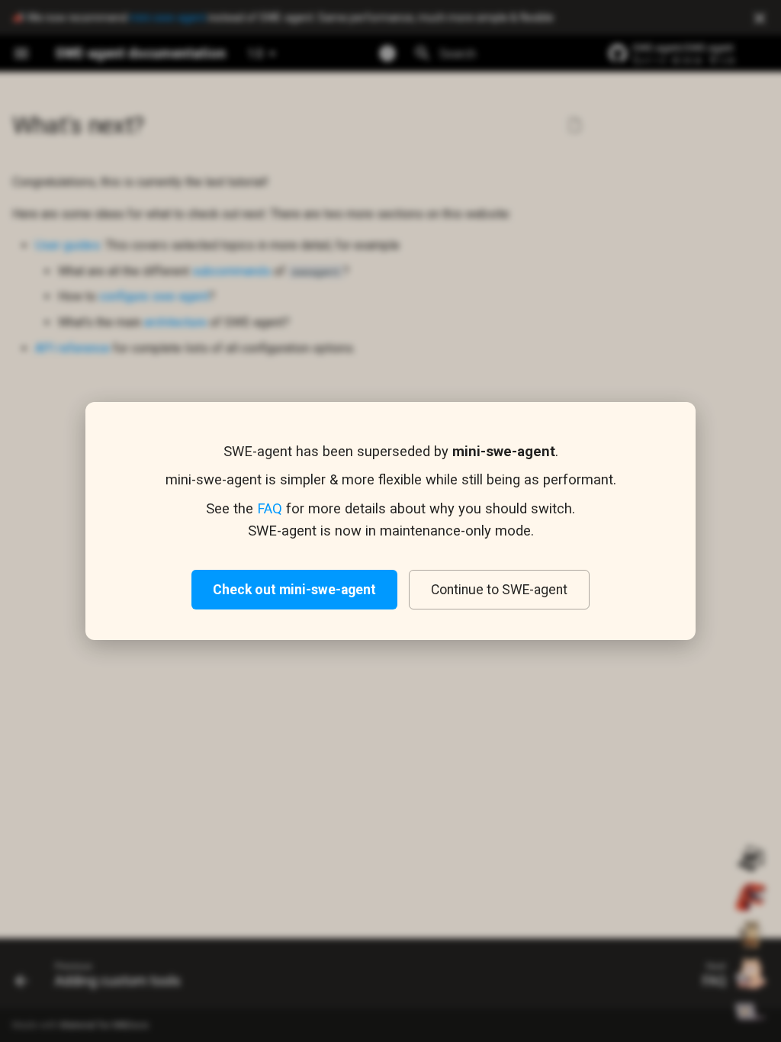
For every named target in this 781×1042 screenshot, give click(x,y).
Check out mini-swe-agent (294, 589)
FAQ (269, 508)
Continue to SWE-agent (499, 589)
